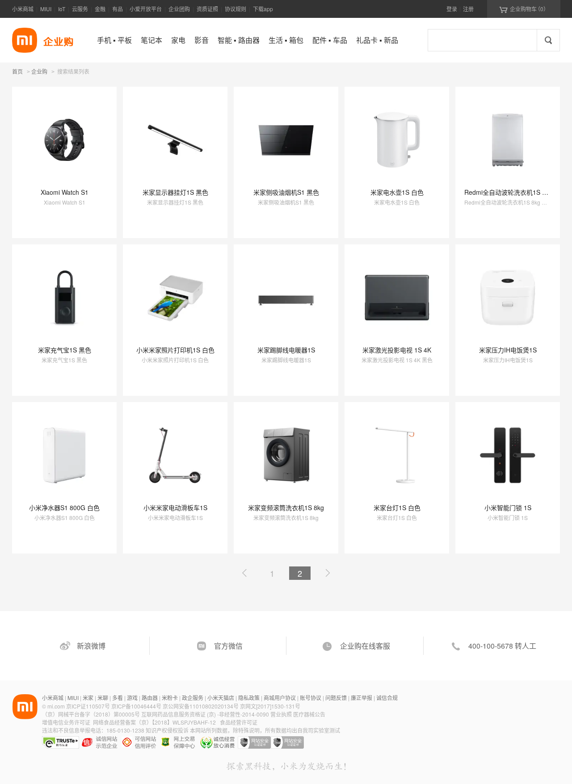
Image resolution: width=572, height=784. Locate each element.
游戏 (132, 697)
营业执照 (281, 714)
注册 (468, 9)
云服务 (80, 9)
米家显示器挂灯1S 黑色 (175, 192)
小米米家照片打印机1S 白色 (175, 349)
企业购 (39, 72)
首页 (17, 71)
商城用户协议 (280, 697)
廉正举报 (361, 697)
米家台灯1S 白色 (397, 507)
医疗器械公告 (309, 714)
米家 (88, 697)
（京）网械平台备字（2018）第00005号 (91, 714)
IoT (61, 9)
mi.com (56, 706)
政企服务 (192, 697)
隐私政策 (249, 697)
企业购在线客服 (365, 646)
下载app (263, 9)
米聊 (102, 697)
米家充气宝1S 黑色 (64, 349)
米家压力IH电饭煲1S (508, 349)
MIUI (45, 9)
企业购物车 (524, 8)
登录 (451, 9)
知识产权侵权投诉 (167, 730)
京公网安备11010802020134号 (201, 706)
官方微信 (228, 646)
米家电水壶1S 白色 (397, 192)
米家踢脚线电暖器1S (286, 349)
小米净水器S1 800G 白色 (64, 507)
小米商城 (23, 9)
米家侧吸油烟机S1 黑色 (286, 192)
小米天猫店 (220, 697)
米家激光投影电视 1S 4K (396, 349)
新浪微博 (91, 646)
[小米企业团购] (24, 40)
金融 (100, 9)
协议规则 (235, 9)
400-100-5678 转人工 (502, 646)
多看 (117, 697)
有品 (117, 9)
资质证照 (207, 9)
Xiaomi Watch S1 (64, 192)
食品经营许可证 (238, 722)
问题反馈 (336, 697)
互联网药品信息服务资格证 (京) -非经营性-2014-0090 (205, 714)
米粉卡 (170, 697)
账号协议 (310, 697)
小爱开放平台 (146, 9)
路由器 (150, 697)
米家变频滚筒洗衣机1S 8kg (286, 507)
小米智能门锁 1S (507, 507)
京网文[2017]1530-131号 (270, 706)
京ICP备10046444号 (136, 706)
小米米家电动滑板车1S (175, 507)
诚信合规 (387, 697)
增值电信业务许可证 (66, 722)
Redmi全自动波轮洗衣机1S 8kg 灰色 (515, 192)
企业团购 (179, 9)
